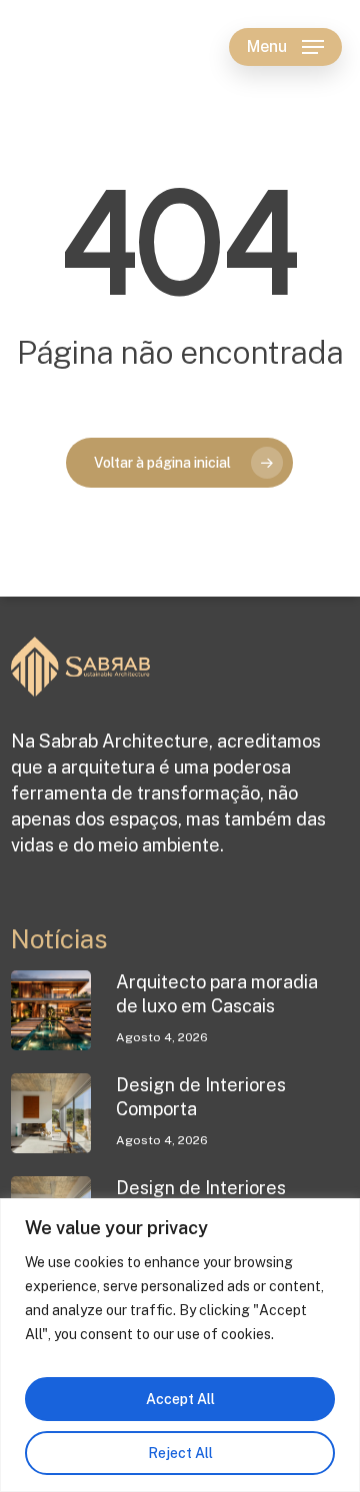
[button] (285, 47)
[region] (180, 1345)
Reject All (180, 1453)
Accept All (180, 1399)
